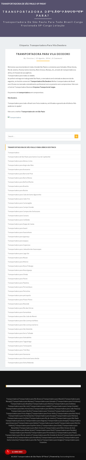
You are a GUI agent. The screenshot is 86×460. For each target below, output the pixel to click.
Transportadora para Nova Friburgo (20, 266)
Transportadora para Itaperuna (19, 245)
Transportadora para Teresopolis (20, 346)
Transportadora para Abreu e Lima (20, 161)
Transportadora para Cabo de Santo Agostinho (24, 195)
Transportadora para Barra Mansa (20, 178)
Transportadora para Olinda (18, 274)
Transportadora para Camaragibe (20, 203)
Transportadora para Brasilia (18, 186)
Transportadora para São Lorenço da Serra (23, 325)
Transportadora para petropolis (19, 295)
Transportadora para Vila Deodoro (43, 54)
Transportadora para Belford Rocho (20, 182)
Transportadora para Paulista (18, 283)
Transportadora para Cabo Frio (19, 199)
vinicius (30, 58)
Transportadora (13, 152)
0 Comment (57, 58)
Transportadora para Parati (17, 279)
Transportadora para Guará (17, 228)
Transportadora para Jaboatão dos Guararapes (24, 249)
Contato (59, 11)
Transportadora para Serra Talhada (20, 333)
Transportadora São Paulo (74, 11)
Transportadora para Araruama (19, 169)
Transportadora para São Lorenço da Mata (23, 320)
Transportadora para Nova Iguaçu (20, 270)
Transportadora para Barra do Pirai (20, 174)
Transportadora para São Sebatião (20, 329)
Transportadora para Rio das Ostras (20, 308)
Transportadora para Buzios (18, 190)
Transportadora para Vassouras (19, 354)
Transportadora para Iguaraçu (18, 236)
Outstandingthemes (67, 456)
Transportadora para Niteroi (18, 262)
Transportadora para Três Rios (19, 350)
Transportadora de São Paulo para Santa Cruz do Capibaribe (29, 157)
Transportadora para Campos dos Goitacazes (24, 211)
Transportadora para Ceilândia (19, 220)
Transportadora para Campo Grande (21, 207)
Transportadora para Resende (18, 304)
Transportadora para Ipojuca (18, 241)
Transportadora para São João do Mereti (22, 316)
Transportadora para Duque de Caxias (21, 224)
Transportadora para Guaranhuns (20, 232)
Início (50, 11)
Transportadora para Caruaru (18, 216)
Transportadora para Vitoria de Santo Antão (23, 358)
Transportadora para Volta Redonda (21, 363)
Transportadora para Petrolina (19, 291)
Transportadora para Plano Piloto (20, 300)
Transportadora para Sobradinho (19, 337)
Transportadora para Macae (18, 258)
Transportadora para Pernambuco (20, 287)
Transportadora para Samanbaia (19, 312)
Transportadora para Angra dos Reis (21, 165)
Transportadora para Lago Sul (18, 253)
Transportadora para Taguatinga (19, 341)
